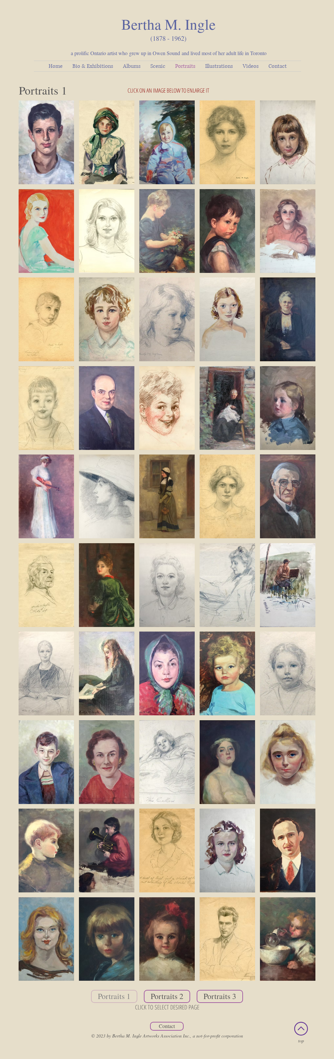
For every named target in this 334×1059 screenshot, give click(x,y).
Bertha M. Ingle (168, 24)
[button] (46, 142)
